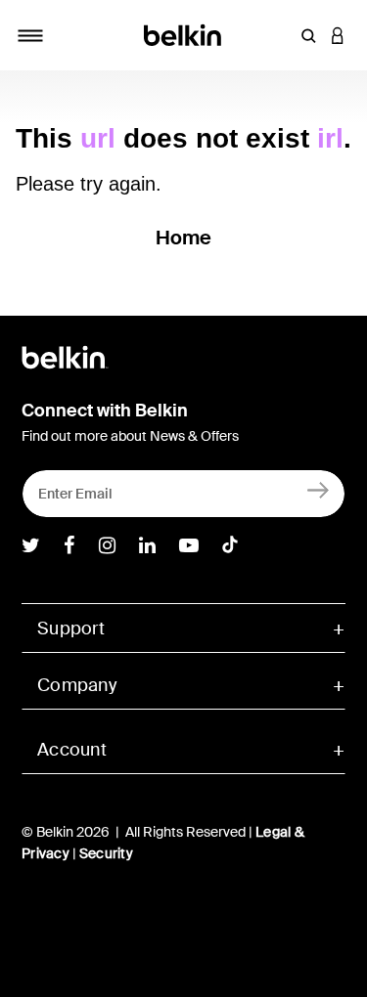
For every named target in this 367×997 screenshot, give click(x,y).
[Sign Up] (318, 489)
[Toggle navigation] (30, 35)
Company (76, 685)
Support (71, 628)
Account (72, 749)
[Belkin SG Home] (183, 33)
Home (184, 237)
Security (106, 853)
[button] (308, 35)
